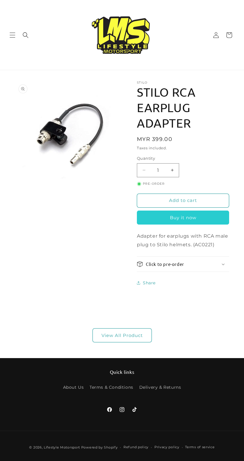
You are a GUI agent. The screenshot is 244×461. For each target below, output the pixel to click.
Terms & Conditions (111, 387)
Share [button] (149, 283)
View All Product (122, 335)
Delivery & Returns (160, 387)
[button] (12, 35)
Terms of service (200, 447)
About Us (73, 387)
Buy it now (183, 217)
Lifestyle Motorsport (62, 447)
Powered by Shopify (99, 447)
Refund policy (135, 447)
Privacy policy (166, 447)
